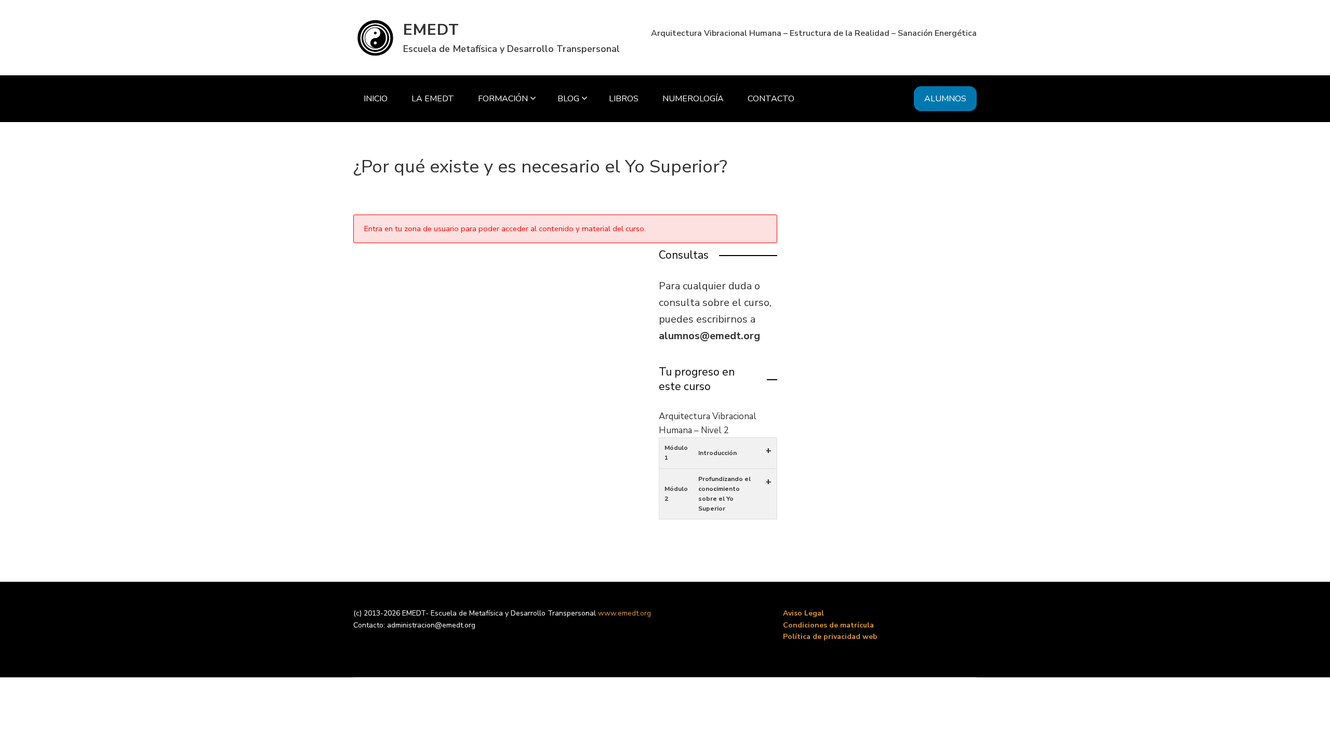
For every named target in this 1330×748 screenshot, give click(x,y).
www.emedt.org (624, 613)
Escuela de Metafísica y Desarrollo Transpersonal (511, 49)
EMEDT (431, 30)
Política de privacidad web (830, 637)
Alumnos (945, 98)
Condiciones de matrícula (828, 625)
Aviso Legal (803, 613)
